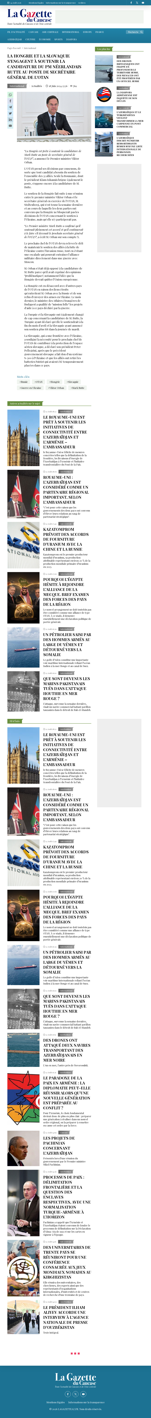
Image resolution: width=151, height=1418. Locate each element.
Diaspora (71, 39)
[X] (137, 2)
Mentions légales (36, 2)
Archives (82, 2)
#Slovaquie (72, 381)
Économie (45, 39)
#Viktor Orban (56, 387)
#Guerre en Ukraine (30, 387)
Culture (30, 39)
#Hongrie (54, 381)
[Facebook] (131, 2)
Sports (58, 39)
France (99, 32)
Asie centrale (50, 32)
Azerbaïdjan (14, 39)
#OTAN (38, 381)
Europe (87, 32)
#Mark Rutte (77, 387)
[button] (10, 94)
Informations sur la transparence (61, 2)
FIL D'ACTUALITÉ (16, 32)
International (70, 32)
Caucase (33, 32)
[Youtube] (143, 2)
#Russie (23, 381)
